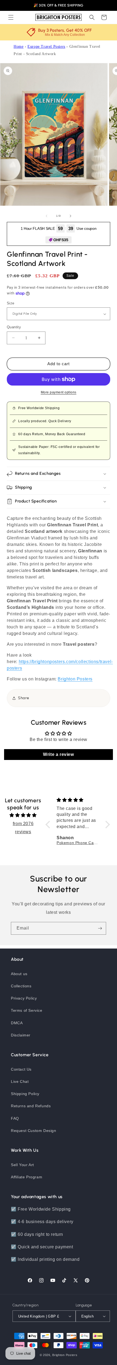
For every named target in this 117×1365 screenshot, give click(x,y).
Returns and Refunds (31, 1106)
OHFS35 (60, 240)
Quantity (14, 327)
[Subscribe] (100, 928)
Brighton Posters (64, 1355)
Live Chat (20, 1081)
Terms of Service (26, 1010)
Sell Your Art (22, 1165)
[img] (23, 815)
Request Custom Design (33, 1130)
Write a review (58, 754)
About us (19, 974)
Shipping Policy (25, 1094)
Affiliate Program (26, 1177)
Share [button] (23, 698)
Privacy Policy (24, 998)
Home (18, 46)
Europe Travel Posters (46, 46)
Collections (21, 986)
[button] (11, 17)
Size (10, 303)
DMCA (17, 1023)
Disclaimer (20, 1035)
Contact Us (21, 1069)
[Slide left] (47, 216)
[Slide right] (70, 216)
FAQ (15, 1118)
